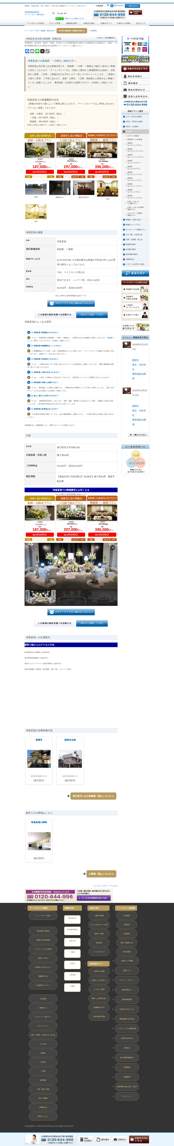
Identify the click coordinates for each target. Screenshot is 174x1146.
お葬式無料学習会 (99, 1016)
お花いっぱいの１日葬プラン (133, 203)
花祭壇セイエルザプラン (134, 168)
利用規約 (127, 1067)
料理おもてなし (43, 1116)
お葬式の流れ (94, 908)
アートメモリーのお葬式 (38, 908)
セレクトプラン (43, 1026)
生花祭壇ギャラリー (43, 985)
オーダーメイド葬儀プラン (136, 230)
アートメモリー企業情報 (126, 908)
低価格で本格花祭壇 (43, 940)
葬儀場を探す (70, 908)
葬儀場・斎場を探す (48, 31)
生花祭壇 (129, 131)
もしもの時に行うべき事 (99, 925)
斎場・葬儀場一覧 (127, 943)
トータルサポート (99, 952)
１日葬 (43, 1071)
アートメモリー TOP (32, 31)
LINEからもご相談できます (74, 18)
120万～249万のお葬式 (134, 122)
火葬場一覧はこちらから (101, 874)
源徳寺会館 (70, 740)
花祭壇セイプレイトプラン (134, 179)
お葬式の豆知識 (99, 971)
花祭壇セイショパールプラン (135, 156)
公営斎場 (72, 975)
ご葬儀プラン (43, 1008)
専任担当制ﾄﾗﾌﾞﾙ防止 (34, 923)
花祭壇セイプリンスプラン (134, 144)
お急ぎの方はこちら (127, 1009)
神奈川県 (72, 941)
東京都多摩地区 (72, 929)
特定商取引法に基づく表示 (127, 1087)
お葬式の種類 (99, 915)
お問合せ (127, 1048)
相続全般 (99, 943)
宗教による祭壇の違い (99, 998)
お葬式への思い (43, 958)
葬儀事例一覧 (43, 976)
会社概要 (127, 915)
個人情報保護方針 (127, 1058)
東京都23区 (72, 918)
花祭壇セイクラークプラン (134, 197)
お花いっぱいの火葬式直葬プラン (135, 208)
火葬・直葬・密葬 (43, 1089)
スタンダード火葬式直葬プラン (134, 214)
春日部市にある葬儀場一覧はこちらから (93, 796)
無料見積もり (127, 990)
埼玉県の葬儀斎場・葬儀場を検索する (72, 31)
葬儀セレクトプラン (133, 225)
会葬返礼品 (130, 259)
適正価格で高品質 (43, 931)
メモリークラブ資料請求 (127, 1028)
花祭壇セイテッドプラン (134, 191)
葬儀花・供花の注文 (133, 220)
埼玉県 (72, 963)
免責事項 (127, 1077)
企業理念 (127, 925)
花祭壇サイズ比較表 (134, 139)
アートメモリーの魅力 (43, 915)
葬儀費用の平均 (99, 1007)
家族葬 (43, 1053)
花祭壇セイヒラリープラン (134, 173)
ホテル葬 (43, 1044)
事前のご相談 (99, 934)
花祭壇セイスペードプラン (134, 185)
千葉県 (72, 952)
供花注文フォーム (79, 377)
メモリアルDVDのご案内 (135, 264)
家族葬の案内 (131, 244)
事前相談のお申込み (127, 1019)
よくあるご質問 (99, 989)
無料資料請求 (127, 999)
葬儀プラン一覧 (45, 354)
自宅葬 (43, 1062)
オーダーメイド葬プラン (43, 1017)
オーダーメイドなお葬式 (43, 949)
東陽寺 (39, 740)
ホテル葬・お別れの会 (134, 234)
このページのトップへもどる (107, 886)
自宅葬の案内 (131, 249)
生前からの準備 (127, 961)
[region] (71, 574)
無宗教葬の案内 (131, 254)
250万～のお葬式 (132, 126)
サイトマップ (127, 1096)
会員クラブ (127, 970)
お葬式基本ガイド (96, 964)
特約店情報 (127, 952)
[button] (112, 547)
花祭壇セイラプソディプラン (135, 150)
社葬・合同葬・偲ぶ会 (134, 239)
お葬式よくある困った (99, 980)
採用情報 (127, 934)
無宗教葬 (43, 1080)
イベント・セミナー (127, 980)
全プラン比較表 (133, 136)
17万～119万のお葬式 (134, 117)
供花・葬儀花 (43, 1098)
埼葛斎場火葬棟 (39, 822)
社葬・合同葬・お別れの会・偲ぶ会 (43, 1035)
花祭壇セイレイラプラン (134, 162)
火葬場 (72, 986)
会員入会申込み (127, 1038)
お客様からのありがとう (43, 967)
